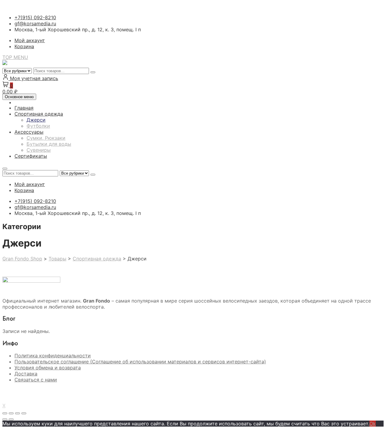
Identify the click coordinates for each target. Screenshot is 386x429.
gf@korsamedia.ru (35, 23)
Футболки (38, 126)
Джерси (36, 120)
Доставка (25, 374)
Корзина (24, 46)
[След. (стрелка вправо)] (11, 419)
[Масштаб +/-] (4, 413)
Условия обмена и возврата (47, 368)
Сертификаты (30, 156)
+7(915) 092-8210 (35, 17)
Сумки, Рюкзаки (46, 138)
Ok (372, 424)
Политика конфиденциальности (52, 356)
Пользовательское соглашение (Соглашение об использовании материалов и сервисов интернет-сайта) (140, 362)
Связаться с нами (35, 380)
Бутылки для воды (49, 144)
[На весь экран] (11, 413)
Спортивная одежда (38, 114)
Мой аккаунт (29, 40)
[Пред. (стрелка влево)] (4, 419)
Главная (23, 108)
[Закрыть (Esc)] (23, 413)
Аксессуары (28, 132)
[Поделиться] (17, 413)
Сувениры (39, 150)
